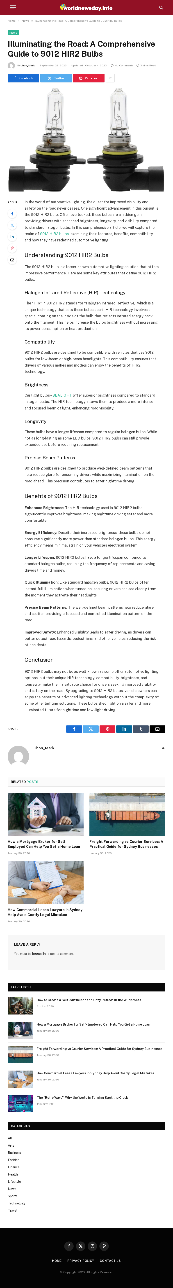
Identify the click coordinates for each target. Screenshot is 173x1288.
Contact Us (110, 1260)
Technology (16, 1203)
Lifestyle (14, 1181)
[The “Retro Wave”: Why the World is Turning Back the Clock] (20, 1103)
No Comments (124, 65)
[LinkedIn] (12, 236)
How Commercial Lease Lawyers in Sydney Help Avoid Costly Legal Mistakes (45, 912)
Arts (11, 1145)
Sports (13, 1196)
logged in (39, 954)
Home (57, 1260)
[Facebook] (12, 213)
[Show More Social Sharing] (110, 78)
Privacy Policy (80, 1260)
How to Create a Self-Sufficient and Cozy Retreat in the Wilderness (89, 1000)
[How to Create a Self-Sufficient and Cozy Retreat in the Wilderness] (20, 1006)
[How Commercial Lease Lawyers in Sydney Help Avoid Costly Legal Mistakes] (46, 882)
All (10, 1138)
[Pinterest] (12, 248)
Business (14, 1153)
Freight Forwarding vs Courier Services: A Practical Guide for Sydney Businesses (126, 844)
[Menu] (13, 7)
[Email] (12, 259)
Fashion (13, 1160)
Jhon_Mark (28, 65)
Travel (12, 1210)
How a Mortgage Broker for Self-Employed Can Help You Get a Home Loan (44, 844)
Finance (14, 1167)
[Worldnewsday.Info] (86, 7)
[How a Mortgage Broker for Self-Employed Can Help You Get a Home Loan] (46, 814)
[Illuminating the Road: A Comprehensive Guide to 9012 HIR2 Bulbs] (86, 139)
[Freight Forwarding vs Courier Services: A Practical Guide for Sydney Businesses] (127, 814)
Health (13, 1174)
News (13, 32)
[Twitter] (12, 225)
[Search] (160, 7)
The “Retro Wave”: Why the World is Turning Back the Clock (82, 1097)
